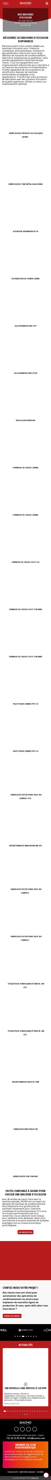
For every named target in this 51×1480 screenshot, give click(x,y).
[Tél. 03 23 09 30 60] (46, 1475)
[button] (15, 1336)
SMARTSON (34, 1478)
